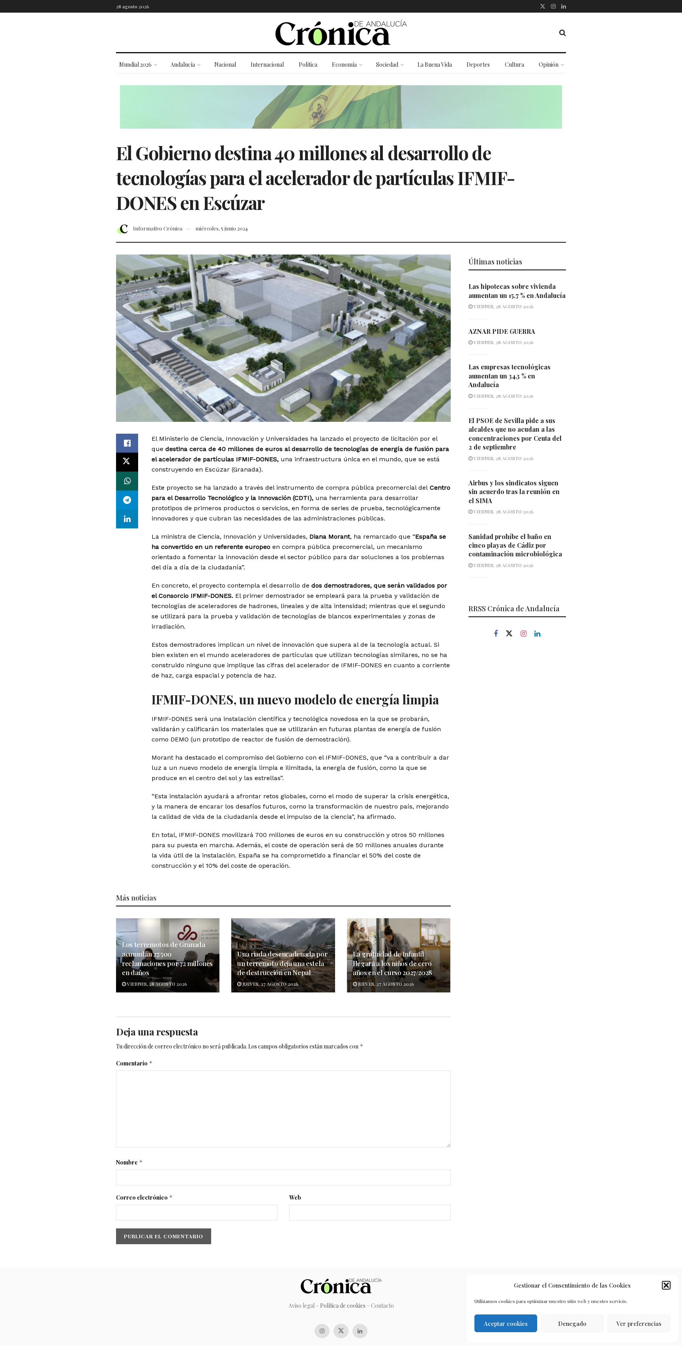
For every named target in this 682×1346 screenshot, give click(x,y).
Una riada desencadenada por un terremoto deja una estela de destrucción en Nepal (282, 963)
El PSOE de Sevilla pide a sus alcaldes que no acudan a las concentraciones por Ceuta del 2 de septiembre (515, 433)
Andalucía (182, 64)
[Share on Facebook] (127, 443)
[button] (666, 1285)
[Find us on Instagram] (553, 6)
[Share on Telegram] (127, 499)
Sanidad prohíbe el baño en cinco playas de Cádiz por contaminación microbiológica (515, 545)
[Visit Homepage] (341, 32)
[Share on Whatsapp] (127, 481)
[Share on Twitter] (127, 462)
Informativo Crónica (157, 228)
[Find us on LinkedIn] (563, 6)
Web (295, 1197)
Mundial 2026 (135, 64)
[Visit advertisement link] (341, 112)
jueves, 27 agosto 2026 (269, 984)
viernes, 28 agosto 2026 (156, 984)
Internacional (267, 64)
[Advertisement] (517, 778)
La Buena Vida (435, 64)
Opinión (548, 64)
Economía (344, 64)
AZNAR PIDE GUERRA (501, 331)
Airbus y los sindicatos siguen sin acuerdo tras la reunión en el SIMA (514, 492)
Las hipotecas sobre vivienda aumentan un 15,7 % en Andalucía (517, 290)
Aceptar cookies (506, 1323)
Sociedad (387, 64)
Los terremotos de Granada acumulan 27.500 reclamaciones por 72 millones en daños (167, 958)
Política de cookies (342, 1305)
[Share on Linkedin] (127, 518)
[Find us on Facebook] (496, 633)
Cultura (514, 64)
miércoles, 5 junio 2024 (221, 228)
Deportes (478, 64)
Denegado (572, 1323)
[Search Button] (562, 32)
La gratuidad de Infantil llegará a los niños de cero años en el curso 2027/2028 (392, 963)
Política (308, 64)
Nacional (225, 64)
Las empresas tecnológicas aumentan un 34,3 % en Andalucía (509, 376)
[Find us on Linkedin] (537, 633)
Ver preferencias (638, 1323)
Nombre (129, 1162)
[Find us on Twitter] (542, 6)
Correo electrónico (144, 1197)
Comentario (134, 1063)
